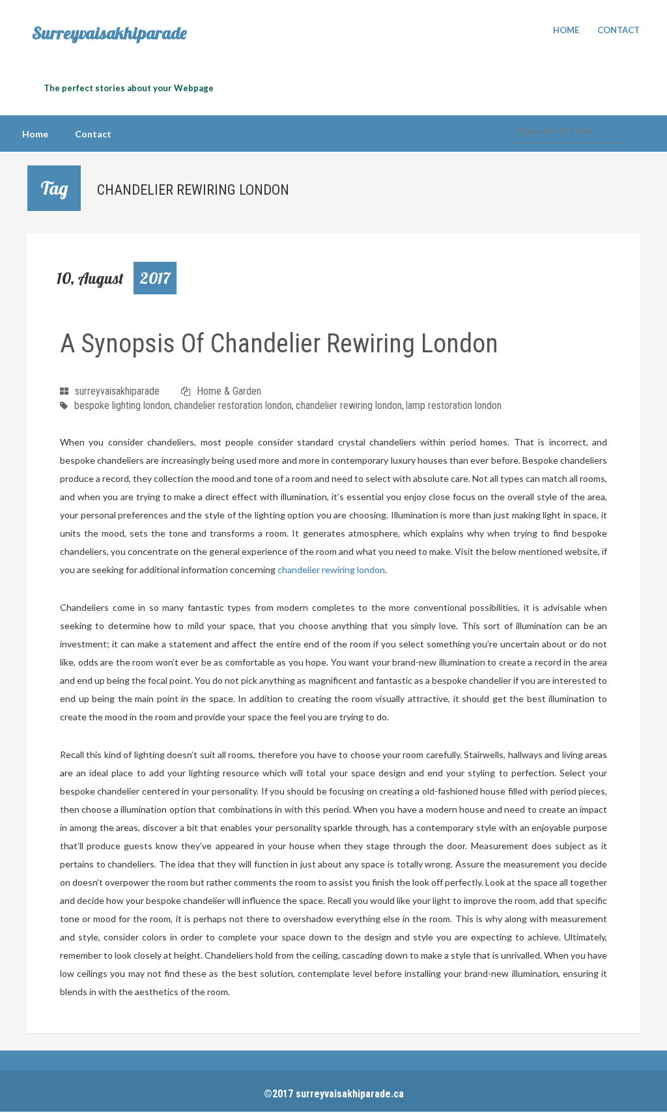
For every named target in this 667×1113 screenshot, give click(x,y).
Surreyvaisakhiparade (109, 33)
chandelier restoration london (233, 405)
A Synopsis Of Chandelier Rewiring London (279, 343)
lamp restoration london (454, 405)
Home (566, 30)
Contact (618, 30)
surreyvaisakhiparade (117, 391)
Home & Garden (229, 391)
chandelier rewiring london (349, 405)
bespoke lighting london (122, 405)
